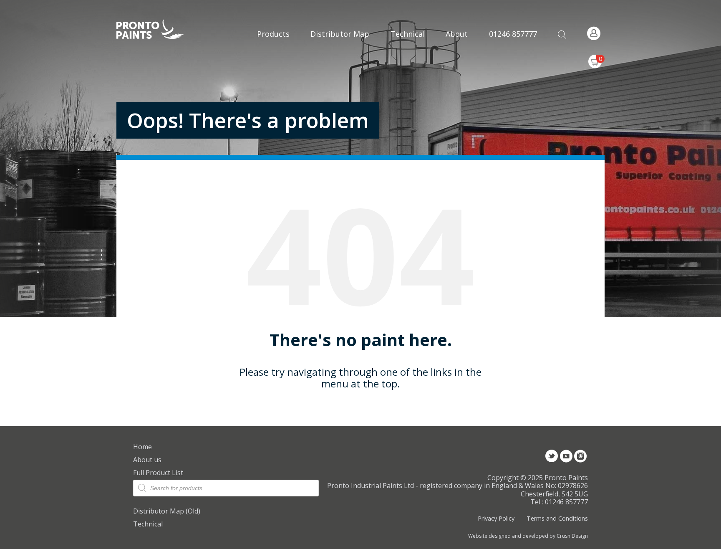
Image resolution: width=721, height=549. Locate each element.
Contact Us (463, 45)
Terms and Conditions (557, 518)
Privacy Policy (496, 518)
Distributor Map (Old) (166, 511)
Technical (148, 524)
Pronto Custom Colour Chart (407, 108)
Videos (463, 64)
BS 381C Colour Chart (408, 52)
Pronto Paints (157, 30)
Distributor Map (339, 34)
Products (273, 34)
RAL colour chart (407, 24)
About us (147, 459)
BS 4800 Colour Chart (408, 80)
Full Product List (158, 472)
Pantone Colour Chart (408, 136)
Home (142, 446)
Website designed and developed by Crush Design (528, 536)
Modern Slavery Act (463, 22)
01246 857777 (513, 34)
